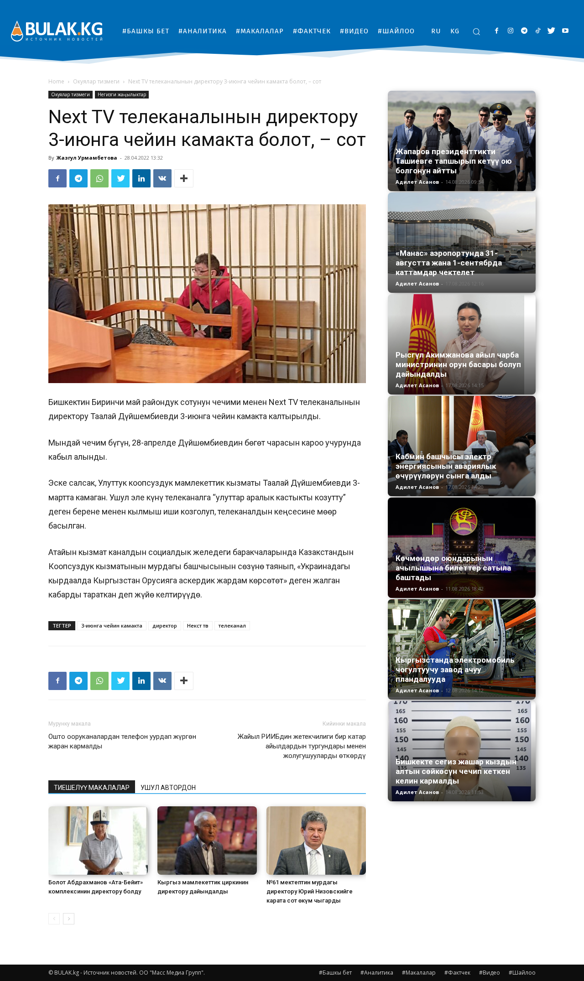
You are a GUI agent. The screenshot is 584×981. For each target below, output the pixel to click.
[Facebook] (497, 31)
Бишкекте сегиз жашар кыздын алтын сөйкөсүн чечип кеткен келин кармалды (456, 771)
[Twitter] (551, 31)
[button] (476, 31)
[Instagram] (510, 31)
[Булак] (56, 31)
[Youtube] (565, 31)
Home (56, 81)
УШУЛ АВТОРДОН (168, 787)
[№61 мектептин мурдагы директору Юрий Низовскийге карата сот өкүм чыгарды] (316, 840)
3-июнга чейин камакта (111, 625)
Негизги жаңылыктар (122, 94)
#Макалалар (419, 972)
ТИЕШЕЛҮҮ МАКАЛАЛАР (92, 787)
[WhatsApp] (99, 178)
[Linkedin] (141, 178)
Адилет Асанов (417, 181)
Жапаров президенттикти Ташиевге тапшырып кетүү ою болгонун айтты (454, 161)
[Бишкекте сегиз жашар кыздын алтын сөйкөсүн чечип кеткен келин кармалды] (462, 751)
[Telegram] (524, 31)
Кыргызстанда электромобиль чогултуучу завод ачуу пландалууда (455, 669)
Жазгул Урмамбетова (87, 157)
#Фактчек (457, 972)
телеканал (232, 625)
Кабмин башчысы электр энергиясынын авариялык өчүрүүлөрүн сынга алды (446, 466)
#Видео (489, 972)
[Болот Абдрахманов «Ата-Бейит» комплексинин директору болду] (98, 840)
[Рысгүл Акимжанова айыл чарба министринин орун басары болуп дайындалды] (462, 344)
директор (164, 625)
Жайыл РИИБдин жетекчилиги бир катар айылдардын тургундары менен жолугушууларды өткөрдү (302, 746)
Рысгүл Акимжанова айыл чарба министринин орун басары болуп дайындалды (458, 364)
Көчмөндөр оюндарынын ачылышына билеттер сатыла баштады (453, 568)
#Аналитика (376, 972)
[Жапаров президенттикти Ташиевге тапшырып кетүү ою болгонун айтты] (462, 141)
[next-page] (68, 918)
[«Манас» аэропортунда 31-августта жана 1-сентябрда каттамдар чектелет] (462, 233)
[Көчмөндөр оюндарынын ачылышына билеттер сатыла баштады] (462, 548)
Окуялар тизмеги (96, 81)
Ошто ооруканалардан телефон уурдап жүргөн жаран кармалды (122, 741)
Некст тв (198, 625)
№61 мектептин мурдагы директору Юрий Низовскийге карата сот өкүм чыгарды (309, 891)
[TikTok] (538, 31)
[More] (183, 178)
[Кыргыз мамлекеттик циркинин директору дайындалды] (207, 840)
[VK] (162, 178)
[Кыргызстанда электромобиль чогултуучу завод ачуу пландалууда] (462, 648)
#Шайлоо (522, 972)
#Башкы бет (335, 972)
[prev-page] (54, 918)
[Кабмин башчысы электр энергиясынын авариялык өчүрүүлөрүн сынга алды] (462, 446)
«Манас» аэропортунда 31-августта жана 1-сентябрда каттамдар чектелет (449, 263)
